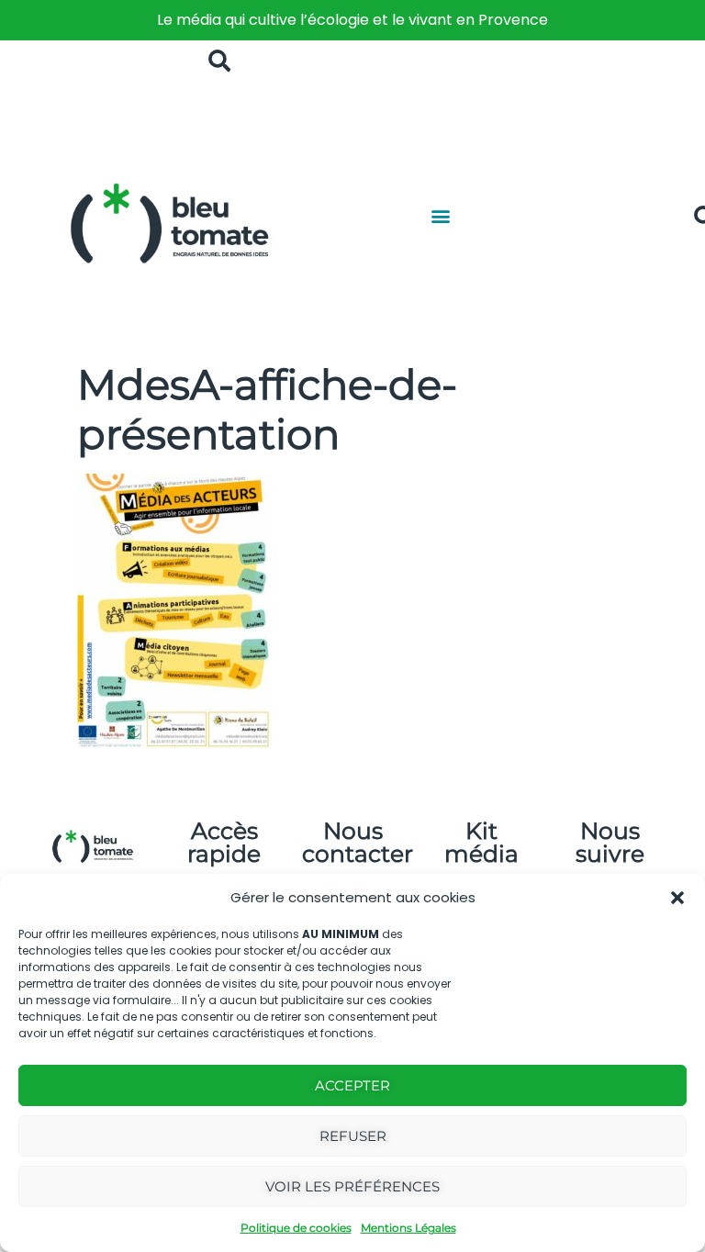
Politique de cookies (296, 1228)
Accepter (352, 1085)
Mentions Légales (408, 1228)
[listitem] (352, 20)
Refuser (352, 1136)
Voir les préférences (352, 1186)
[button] (677, 898)
